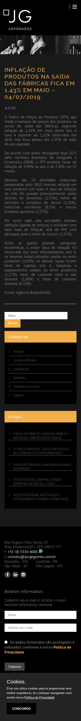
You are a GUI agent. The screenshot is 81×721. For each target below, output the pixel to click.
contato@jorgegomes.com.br (32, 556)
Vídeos (18, 395)
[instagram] (23, 575)
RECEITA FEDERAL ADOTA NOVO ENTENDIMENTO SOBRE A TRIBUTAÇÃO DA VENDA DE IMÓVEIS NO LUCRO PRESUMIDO (42, 497)
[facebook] (7, 575)
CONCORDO (21, 708)
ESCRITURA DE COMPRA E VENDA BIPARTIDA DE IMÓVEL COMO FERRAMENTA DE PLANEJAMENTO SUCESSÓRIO (38, 482)
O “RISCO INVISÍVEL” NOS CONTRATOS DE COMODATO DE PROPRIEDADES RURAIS (41, 451)
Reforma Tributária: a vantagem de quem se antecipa (42, 466)
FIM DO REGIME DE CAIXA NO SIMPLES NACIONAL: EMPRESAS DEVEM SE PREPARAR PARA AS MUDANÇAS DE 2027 (41, 436)
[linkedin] (15, 575)
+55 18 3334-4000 (23, 551)
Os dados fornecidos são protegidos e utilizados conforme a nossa (39, 647)
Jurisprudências (25, 360)
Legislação (21, 369)
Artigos (19, 351)
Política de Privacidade (39, 697)
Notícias (19, 378)
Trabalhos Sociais (27, 386)
